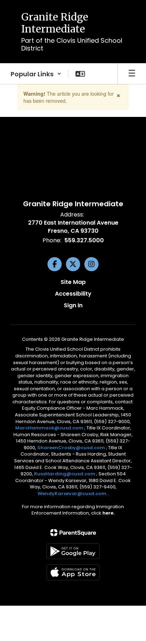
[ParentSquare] (73, 532)
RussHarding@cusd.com (64, 473)
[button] (36, 73)
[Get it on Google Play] (73, 551)
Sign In (73, 305)
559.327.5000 (84, 240)
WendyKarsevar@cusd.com (72, 493)
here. (108, 513)
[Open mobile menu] (132, 73)
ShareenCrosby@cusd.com (71, 447)
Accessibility (73, 294)
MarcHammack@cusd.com (49, 428)
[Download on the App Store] (73, 572)
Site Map (73, 282)
